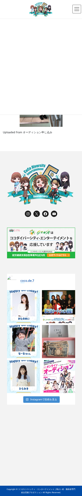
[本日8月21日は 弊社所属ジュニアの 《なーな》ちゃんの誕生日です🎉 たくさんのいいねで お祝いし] (23, 341)
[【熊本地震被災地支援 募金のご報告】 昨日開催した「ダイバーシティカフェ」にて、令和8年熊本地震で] (58, 341)
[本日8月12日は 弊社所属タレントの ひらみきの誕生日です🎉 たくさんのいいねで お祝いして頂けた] (23, 376)
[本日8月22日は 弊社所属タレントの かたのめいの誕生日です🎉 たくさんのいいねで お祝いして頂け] (23, 306)
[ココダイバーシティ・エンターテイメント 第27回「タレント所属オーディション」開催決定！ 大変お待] (58, 306)
